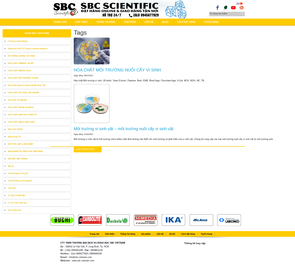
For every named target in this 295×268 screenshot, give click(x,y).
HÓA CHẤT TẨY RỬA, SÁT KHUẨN (23, 93)
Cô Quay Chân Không (18, 41)
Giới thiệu (81, 22)
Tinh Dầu (12, 188)
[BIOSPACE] (225, 7)
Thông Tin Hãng (105, 22)
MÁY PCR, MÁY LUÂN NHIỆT (20, 144)
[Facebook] (217, 7)
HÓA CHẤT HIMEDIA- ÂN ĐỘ (21, 63)
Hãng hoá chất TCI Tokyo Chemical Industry (27, 48)
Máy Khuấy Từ (14, 137)
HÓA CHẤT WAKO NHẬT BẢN (21, 122)
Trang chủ (60, 22)
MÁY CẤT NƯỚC (15, 129)
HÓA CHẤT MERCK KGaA (19, 71)
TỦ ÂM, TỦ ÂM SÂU (16, 195)
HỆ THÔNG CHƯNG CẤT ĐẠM (21, 56)
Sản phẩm (130, 22)
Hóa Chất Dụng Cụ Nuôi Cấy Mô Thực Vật (26, 85)
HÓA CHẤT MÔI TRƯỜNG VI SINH (23, 78)
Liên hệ (149, 22)
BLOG (165, 22)
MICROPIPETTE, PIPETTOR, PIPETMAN (25, 151)
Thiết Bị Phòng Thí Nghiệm (20, 181)
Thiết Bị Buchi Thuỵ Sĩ (18, 173)
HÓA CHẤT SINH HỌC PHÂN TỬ (22, 115)
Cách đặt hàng (186, 22)
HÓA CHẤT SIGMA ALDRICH (21, 107)
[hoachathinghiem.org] (241, 7)
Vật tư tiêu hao (14, 210)
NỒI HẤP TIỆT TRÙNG (18, 159)
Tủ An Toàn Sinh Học (17, 203)
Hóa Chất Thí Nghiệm (17, 100)
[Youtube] (233, 7)
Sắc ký (11, 166)
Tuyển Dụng (211, 22)
